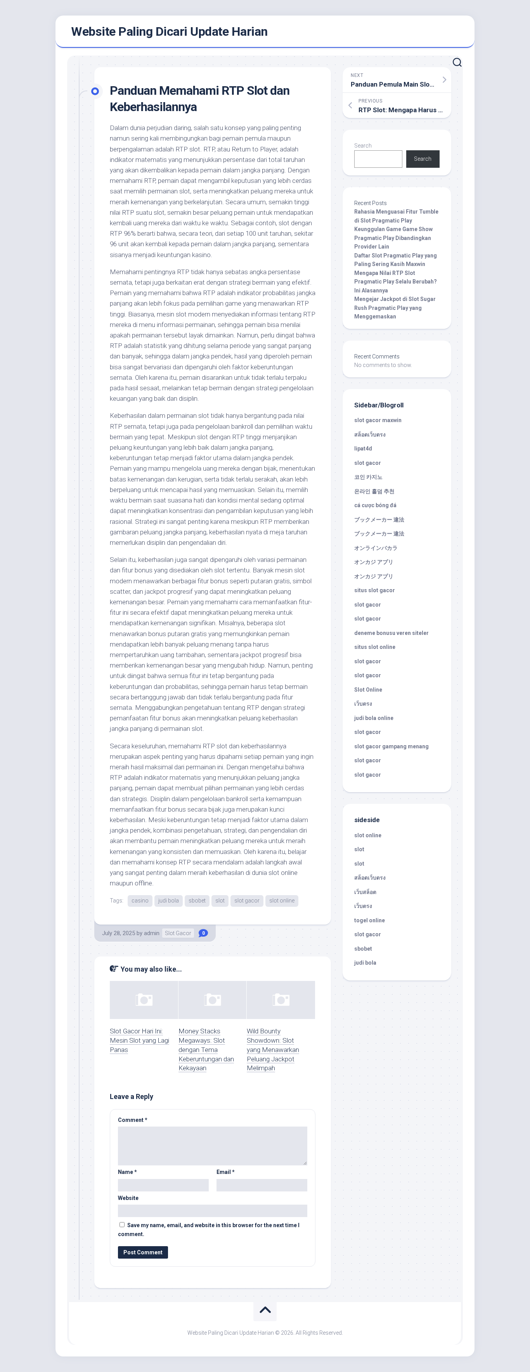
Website (128, 1198)
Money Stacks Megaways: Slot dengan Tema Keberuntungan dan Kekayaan (206, 1049)
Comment (132, 1120)
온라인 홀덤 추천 (374, 491)
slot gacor (247, 900)
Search (363, 146)
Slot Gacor (178, 933)
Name (127, 1172)
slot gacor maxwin (378, 420)
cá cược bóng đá (375, 505)
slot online (281, 900)
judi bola (168, 900)
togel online (369, 920)
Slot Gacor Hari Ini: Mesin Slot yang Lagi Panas (139, 1040)
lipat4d (363, 448)
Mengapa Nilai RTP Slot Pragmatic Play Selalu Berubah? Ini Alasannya (395, 282)
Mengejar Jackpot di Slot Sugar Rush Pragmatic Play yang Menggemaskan (395, 308)
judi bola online (373, 718)
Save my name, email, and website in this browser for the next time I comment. (209, 1229)
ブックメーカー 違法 (379, 519)
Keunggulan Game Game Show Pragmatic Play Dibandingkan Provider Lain (393, 238)
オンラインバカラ (376, 548)
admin (151, 933)
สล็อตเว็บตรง (370, 434)
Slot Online (368, 690)
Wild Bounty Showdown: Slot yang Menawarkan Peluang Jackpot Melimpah (273, 1049)
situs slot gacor (374, 590)
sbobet (197, 900)
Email (226, 1172)
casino (140, 900)
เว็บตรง (363, 704)
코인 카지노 (368, 477)
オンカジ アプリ (373, 562)
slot (220, 900)
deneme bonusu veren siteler (391, 633)
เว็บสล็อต (365, 892)
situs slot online (374, 647)
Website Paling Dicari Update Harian (169, 31)
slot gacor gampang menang (391, 746)
